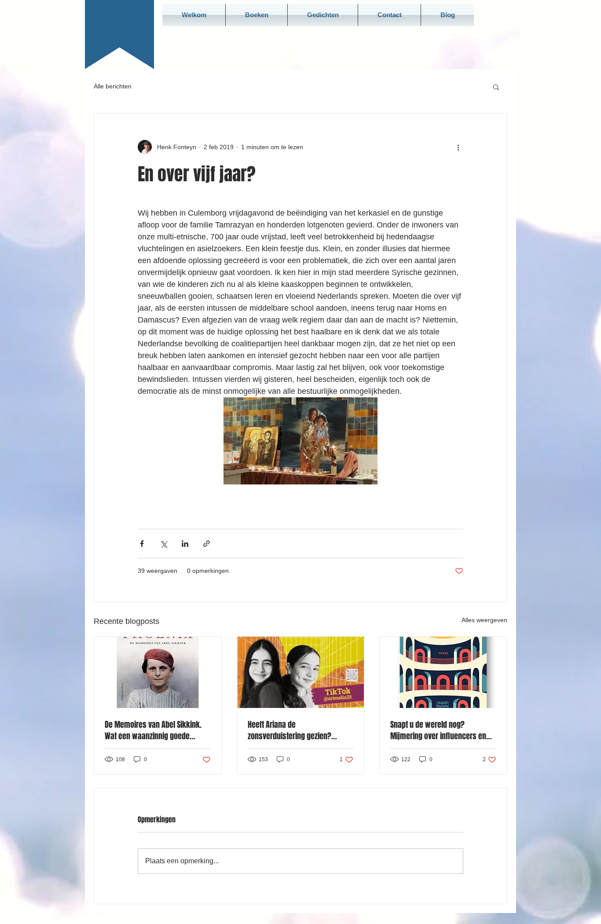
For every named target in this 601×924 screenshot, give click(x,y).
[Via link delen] (206, 543)
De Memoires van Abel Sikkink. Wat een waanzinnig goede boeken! (153, 730)
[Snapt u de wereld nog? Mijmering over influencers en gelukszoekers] (443, 672)
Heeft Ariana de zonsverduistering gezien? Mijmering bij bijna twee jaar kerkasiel (293, 730)
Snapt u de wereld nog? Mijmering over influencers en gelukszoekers (438, 730)
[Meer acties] (458, 147)
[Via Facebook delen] (142, 543)
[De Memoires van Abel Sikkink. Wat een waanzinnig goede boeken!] (157, 672)
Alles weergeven (484, 619)
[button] (496, 86)
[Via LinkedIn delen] (185, 543)
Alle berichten (113, 86)
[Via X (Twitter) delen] (163, 543)
